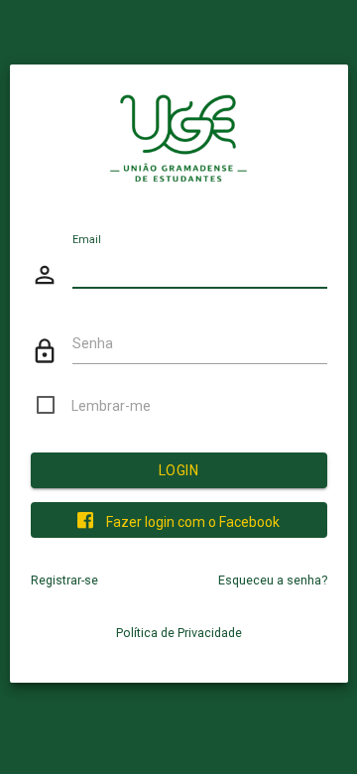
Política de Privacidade (179, 632)
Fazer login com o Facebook (191, 522)
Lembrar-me (111, 406)
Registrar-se (64, 580)
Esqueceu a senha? (272, 580)
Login (179, 470)
